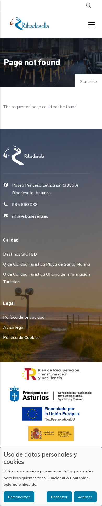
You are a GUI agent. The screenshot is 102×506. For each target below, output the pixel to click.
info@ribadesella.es (30, 216)
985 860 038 (25, 204)
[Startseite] (29, 23)
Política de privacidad (23, 317)
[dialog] (51, 476)
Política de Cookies (21, 337)
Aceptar (85, 497)
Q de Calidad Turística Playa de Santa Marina (46, 264)
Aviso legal (13, 327)
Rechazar (59, 497)
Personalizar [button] (19, 497)
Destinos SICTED (20, 254)
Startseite (88, 81)
